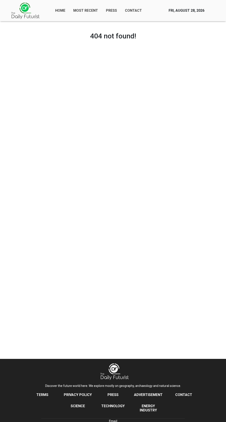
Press (113, 395)
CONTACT (133, 10)
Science (78, 406)
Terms (42, 395)
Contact (183, 395)
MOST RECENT (85, 10)
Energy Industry (148, 408)
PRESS (111, 10)
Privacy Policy (78, 395)
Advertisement (148, 395)
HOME (60, 10)
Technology (113, 406)
